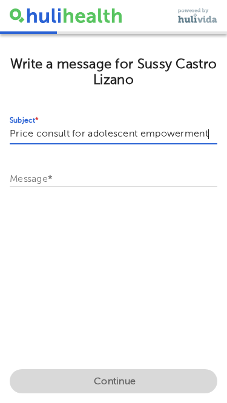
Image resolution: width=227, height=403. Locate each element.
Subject (24, 120)
